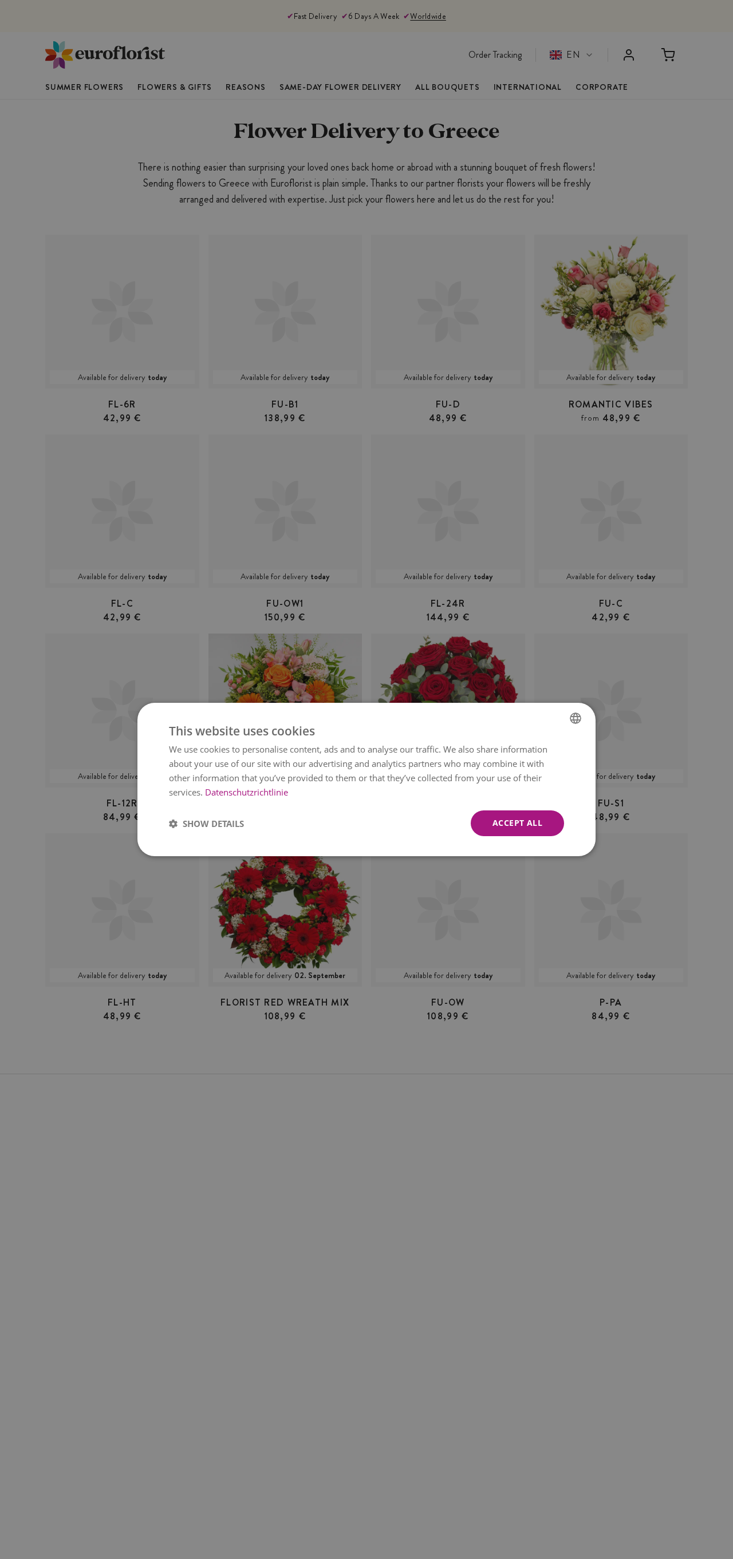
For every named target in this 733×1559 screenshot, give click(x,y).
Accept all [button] (517, 822)
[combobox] (575, 718)
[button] (206, 823)
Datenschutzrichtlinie (246, 792)
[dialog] (366, 779)
